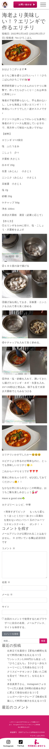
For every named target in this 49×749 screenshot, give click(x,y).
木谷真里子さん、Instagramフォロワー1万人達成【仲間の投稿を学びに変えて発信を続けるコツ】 (26, 688)
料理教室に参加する (37, 746)
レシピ (19, 504)
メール (7, 594)
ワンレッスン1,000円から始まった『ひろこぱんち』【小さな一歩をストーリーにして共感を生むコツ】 (27, 663)
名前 (6, 582)
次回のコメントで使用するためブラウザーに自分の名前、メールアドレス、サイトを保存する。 (26, 623)
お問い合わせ (25, 4)
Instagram (8, 746)
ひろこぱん (25, 38)
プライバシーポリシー (27, 724)
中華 (28, 504)
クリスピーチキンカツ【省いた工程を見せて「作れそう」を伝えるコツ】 (27, 675)
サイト (5, 606)
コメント (8, 548)
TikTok (20, 746)
